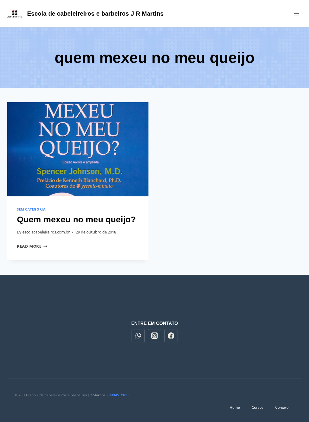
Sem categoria (31, 209)
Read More (32, 246)
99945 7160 (119, 395)
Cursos (257, 407)
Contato (281, 407)
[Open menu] (296, 13)
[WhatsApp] (138, 335)
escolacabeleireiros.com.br (46, 232)
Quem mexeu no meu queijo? (76, 219)
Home (235, 407)
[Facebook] (171, 335)
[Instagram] (154, 335)
